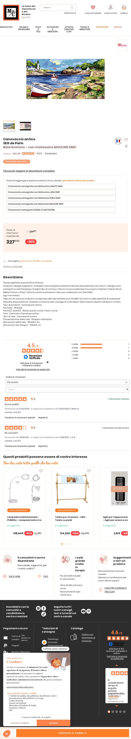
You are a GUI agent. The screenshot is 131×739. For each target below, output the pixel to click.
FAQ (45, 576)
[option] (61, 186)
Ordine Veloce (70, 13)
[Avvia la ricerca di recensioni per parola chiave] (127, 389)
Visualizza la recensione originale (20, 417)
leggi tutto (114, 696)
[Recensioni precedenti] (116, 665)
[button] (110, 10)
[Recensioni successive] (116, 706)
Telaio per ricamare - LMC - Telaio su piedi (71, 519)
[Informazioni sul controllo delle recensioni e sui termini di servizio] (47, 362)
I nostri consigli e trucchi (115, 589)
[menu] (65, 31)
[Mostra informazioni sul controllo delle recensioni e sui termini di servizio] (129, 649)
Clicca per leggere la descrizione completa (29, 171)
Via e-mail (14, 576)
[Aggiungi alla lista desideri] (40, 471)
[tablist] (15, 628)
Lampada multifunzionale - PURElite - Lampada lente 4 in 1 (24, 520)
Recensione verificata (119, 399)
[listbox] (65, 198)
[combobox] (58, 7)
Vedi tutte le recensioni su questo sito (33, 369)
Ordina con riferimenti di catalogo (88, 637)
